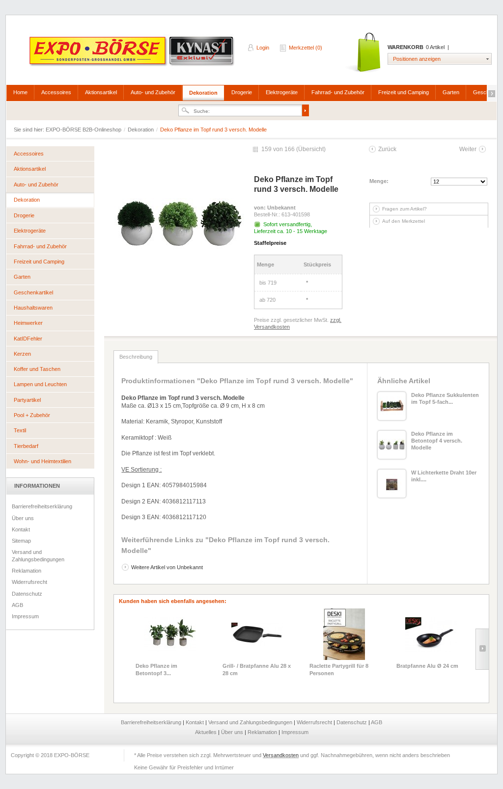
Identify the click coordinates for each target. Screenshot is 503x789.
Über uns (23, 518)
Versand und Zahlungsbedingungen (38, 555)
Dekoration (203, 93)
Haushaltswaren (33, 308)
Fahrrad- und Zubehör (337, 92)
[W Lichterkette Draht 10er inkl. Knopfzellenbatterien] (391, 483)
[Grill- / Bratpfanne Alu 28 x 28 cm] (257, 634)
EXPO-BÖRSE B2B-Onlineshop (132, 54)
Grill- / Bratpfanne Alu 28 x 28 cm (257, 669)
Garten (451, 92)
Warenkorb (364, 52)
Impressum (25, 616)
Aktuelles (206, 732)
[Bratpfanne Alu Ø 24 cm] (431, 634)
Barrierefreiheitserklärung (42, 506)
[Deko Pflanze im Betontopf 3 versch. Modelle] (170, 634)
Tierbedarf (26, 446)
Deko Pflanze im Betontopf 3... (156, 669)
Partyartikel (27, 400)
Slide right (482, 649)
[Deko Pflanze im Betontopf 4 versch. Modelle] (391, 444)
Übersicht (311, 149)
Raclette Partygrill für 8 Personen (338, 669)
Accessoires (56, 92)
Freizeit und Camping (403, 92)
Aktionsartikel (101, 92)
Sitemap (21, 541)
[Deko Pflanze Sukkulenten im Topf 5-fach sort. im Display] (391, 406)
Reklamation (26, 571)
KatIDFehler (28, 339)
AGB (17, 605)
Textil (20, 430)
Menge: (379, 181)
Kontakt (21, 529)
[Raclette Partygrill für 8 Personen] (344, 634)
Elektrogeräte (282, 92)
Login (262, 48)
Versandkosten (281, 755)
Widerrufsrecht (29, 582)
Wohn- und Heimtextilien (42, 461)
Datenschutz (27, 594)
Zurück (387, 149)
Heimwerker (28, 323)
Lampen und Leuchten (40, 384)
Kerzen (22, 354)
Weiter (467, 149)
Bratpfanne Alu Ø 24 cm (427, 666)
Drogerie (241, 92)
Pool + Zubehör (32, 415)
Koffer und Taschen (37, 369)
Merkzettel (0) (305, 48)
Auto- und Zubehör (153, 92)
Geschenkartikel (33, 292)
